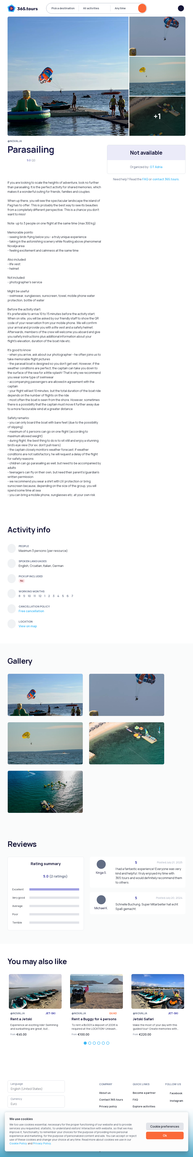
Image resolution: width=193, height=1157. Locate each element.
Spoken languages (33, 561)
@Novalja (15, 141)
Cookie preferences (164, 1126)
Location (26, 621)
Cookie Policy (18, 1143)
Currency (16, 1099)
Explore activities (144, 1106)
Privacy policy (108, 1106)
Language (17, 1084)
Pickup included (31, 576)
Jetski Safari (143, 1019)
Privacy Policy (42, 1143)
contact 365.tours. (165, 179)
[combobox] (36, 1089)
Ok (165, 1135)
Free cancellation (31, 611)
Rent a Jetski (21, 1019)
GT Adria (156, 167)
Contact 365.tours (111, 1099)
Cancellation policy (34, 606)
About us (105, 1093)
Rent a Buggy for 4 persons (94, 1019)
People (24, 546)
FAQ (145, 179)
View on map (28, 626)
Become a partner (144, 1093)
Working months (31, 591)
